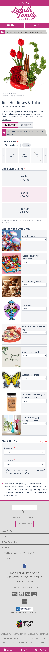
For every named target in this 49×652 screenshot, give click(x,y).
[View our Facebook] (24, 567)
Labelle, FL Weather (11, 638)
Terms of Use (42, 642)
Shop (14, 25)
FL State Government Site (35, 638)
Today (26, 145)
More (5, 119)
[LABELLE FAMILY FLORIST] (24, 19)
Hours (42, 649)
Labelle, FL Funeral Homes (13, 634)
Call (9, 649)
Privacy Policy (7, 642)
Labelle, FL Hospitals (38, 634)
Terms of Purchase (25, 642)
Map (25, 649)
